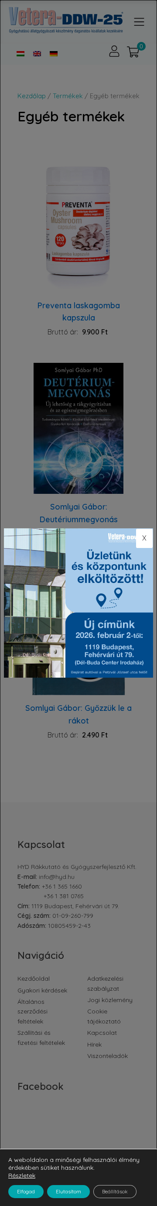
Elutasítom (68, 1191)
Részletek (21, 1175)
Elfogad (26, 1191)
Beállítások (115, 1191)
